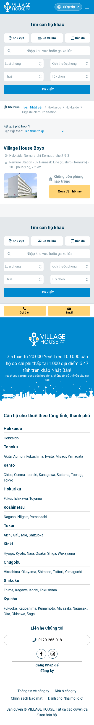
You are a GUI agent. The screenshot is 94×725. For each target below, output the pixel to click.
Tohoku (11, 446)
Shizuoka (36, 535)
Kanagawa (47, 475)
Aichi (7, 535)
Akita (8, 456)
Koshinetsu (14, 507)
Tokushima (48, 590)
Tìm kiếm (47, 89)
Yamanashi (38, 517)
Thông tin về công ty (33, 691)
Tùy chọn (58, 76)
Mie (24, 535)
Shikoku (11, 580)
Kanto (9, 465)
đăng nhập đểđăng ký (47, 668)
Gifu (16, 535)
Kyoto (20, 553)
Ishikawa (21, 498)
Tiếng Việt (69, 6)
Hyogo (9, 553)
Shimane (44, 572)
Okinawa (18, 614)
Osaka (41, 553)
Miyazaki (64, 608)
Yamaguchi (73, 572)
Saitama (63, 475)
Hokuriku (12, 489)
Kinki (8, 543)
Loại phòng (13, 63)
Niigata (23, 517)
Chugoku (12, 562)
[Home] (47, 339)
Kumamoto (46, 608)
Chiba (8, 475)
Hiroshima (12, 572)
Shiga (51, 553)
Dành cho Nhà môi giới (65, 698)
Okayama (28, 572)
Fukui (8, 498)
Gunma (19, 475)
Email (69, 312)
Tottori (58, 572)
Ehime (8, 590)
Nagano (10, 517)
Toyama (35, 498)
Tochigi (76, 475)
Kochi (33, 590)
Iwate (49, 456)
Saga (31, 614)
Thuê (9, 76)
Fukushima (34, 456)
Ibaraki (31, 475)
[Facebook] (41, 654)
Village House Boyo (24, 148)
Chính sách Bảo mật (26, 698)
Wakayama (66, 553)
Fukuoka (10, 608)
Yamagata (75, 456)
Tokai (9, 525)
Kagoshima (27, 608)
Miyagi (60, 456)
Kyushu (10, 598)
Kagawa (21, 590)
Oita (7, 614)
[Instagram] (52, 654)
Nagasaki (80, 608)
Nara (30, 553)
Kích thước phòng (64, 63)
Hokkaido (13, 428)
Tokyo (8, 480)
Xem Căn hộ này (70, 191)
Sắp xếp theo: (13, 131)
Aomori (19, 456)
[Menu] (86, 7)
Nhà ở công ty (65, 691)
